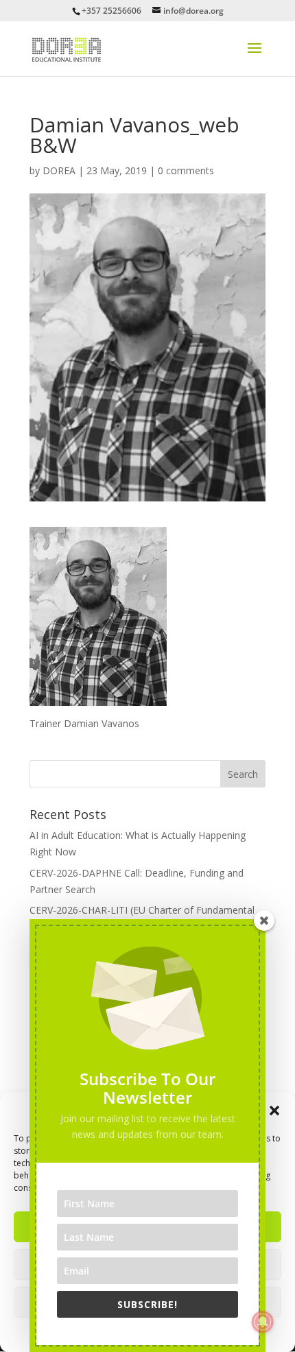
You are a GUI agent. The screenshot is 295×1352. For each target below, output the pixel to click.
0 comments (186, 170)
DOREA (59, 170)
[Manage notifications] (263, 1322)
